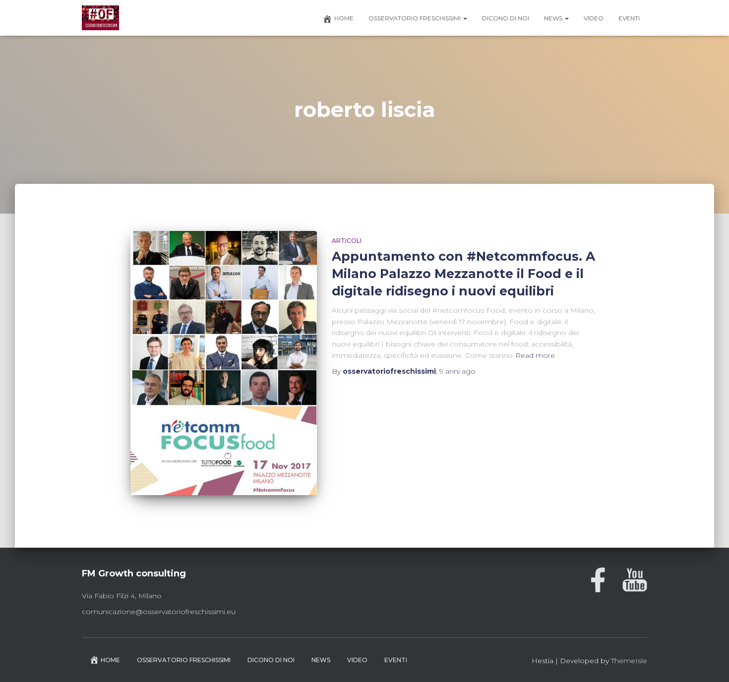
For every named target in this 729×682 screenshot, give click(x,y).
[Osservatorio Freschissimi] (100, 17)
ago (457, 371)
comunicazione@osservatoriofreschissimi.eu (159, 611)
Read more (535, 355)
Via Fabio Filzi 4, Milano (122, 595)
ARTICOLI (347, 240)
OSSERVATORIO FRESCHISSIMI (415, 18)
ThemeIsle (629, 660)
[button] (464, 18)
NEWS (554, 18)
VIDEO (594, 18)
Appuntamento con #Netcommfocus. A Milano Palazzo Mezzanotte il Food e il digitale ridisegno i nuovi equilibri (463, 273)
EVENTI (629, 18)
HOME (344, 18)
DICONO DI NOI (505, 18)
